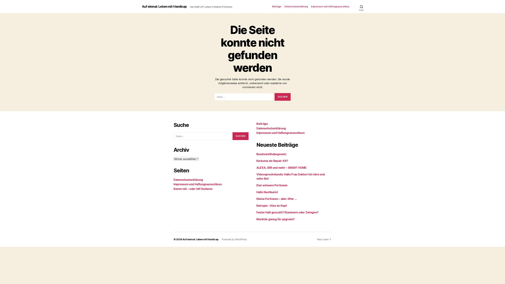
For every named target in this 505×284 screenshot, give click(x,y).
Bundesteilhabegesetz (271, 154)
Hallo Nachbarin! (267, 192)
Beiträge (276, 6)
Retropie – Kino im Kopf (271, 205)
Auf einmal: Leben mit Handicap (164, 6)
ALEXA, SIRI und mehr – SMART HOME (281, 167)
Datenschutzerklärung (296, 6)
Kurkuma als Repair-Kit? (272, 161)
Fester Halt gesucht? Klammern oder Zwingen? (287, 212)
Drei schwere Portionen (271, 185)
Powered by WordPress (234, 239)
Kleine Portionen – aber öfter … (276, 199)
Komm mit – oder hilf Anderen (193, 189)
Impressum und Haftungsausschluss (330, 6)
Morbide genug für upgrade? (275, 219)
